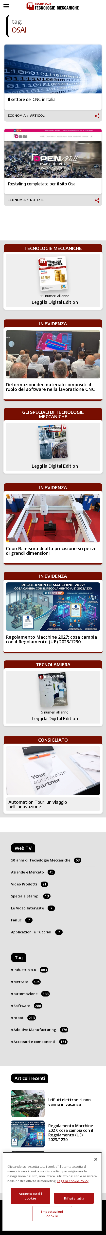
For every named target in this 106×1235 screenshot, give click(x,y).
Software (27, 1005)
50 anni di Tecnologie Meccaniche (45, 860)
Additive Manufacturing (40, 1029)
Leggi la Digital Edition (55, 302)
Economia (17, 115)
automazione (31, 993)
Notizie (37, 200)
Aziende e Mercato (32, 872)
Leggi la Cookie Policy (72, 1181)
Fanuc (20, 920)
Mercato (26, 981)
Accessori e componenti (40, 1041)
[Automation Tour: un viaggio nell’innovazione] (53, 770)
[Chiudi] (95, 1159)
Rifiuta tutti (74, 1198)
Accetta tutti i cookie (30, 1195)
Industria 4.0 (30, 969)
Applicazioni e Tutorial (35, 932)
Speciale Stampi (30, 896)
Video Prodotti (28, 884)
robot (24, 1017)
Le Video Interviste (31, 908)
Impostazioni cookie (52, 1213)
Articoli (38, 115)
